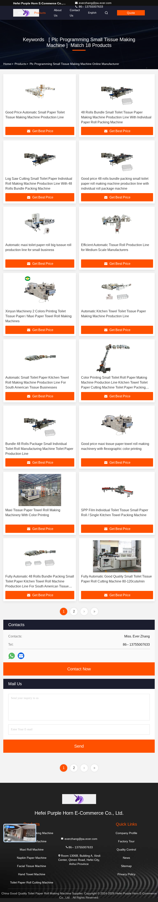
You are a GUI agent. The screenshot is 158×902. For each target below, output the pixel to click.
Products (40, 12)
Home (22, 12)
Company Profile (126, 833)
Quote (131, 12)
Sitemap (126, 866)
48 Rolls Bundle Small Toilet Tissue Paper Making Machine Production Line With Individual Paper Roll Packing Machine (116, 117)
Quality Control (126, 849)
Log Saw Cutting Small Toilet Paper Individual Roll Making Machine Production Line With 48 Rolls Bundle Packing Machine (38, 183)
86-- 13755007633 (81, 847)
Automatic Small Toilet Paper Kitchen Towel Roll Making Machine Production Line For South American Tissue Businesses (37, 382)
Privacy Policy (126, 874)
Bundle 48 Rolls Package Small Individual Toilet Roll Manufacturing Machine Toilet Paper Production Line (39, 448)
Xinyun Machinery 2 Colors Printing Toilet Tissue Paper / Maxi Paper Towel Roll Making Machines (38, 316)
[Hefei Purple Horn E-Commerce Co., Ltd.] (79, 799)
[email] (21, 655)
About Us (58, 12)
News (126, 857)
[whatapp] (11, 656)
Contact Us (75, 12)
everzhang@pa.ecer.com (95, 3)
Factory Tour (126, 841)
